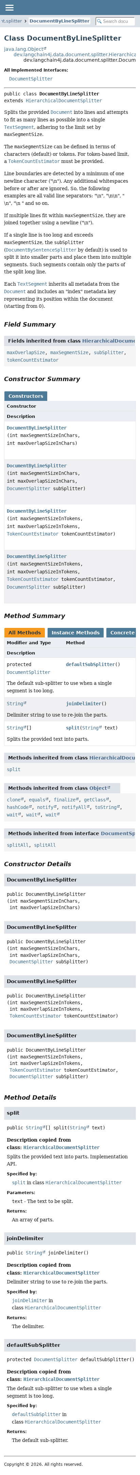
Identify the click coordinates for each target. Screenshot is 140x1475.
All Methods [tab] (24, 632)
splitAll (18, 845)
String (15, 703)
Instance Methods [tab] (76, 632)
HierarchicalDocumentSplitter (64, 100)
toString (106, 807)
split (73, 728)
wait (12, 814)
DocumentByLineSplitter (59, 21)
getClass (95, 799)
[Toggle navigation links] (9, 7)
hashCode (18, 807)
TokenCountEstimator (32, 534)
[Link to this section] (60, 324)
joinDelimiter (83, 703)
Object (98, 788)
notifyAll (74, 807)
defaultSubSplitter (90, 664)
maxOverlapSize (26, 352)
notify (45, 807)
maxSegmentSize (69, 352)
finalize (64, 799)
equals (37, 799)
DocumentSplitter (31, 78)
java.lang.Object (23, 49)
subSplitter (109, 352)
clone (13, 799)
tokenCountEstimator (32, 360)
